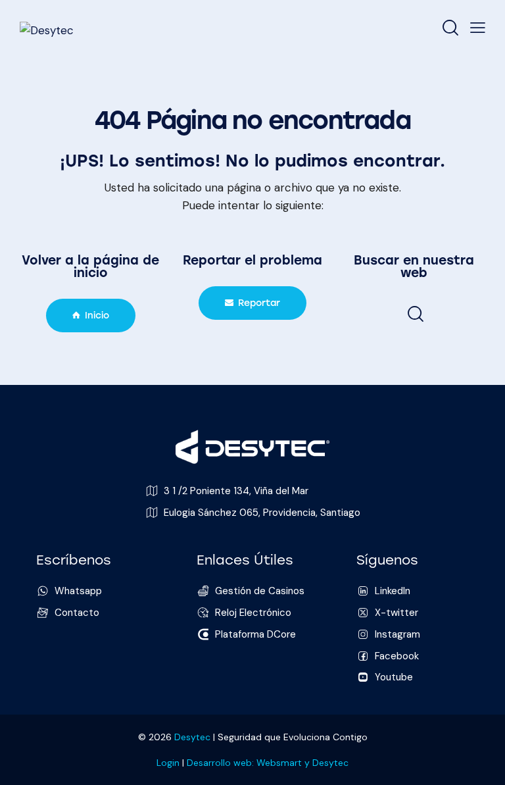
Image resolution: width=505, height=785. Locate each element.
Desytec (192, 737)
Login (168, 763)
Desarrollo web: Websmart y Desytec (268, 763)
